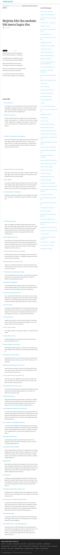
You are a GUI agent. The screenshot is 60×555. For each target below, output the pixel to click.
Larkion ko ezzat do (45, 26)
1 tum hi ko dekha (44, 234)
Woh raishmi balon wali (45, 34)
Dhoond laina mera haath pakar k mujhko (14, 272)
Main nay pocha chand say (46, 194)
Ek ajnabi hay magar (9, 513)
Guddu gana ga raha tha (46, 42)
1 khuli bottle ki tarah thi (46, 49)
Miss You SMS (14, 546)
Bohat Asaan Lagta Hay (10, 221)
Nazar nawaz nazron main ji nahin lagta (14, 169)
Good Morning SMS (5, 546)
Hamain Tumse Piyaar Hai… (46, 52)
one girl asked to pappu (46, 179)
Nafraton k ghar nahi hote (11, 436)
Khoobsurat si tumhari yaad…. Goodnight (47, 156)
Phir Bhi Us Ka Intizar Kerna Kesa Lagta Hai (15, 136)
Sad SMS (20, 546)
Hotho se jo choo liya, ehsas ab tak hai (48, 110)
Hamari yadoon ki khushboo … (47, 55)
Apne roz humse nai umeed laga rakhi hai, (48, 18)
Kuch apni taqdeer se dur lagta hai (13, 192)
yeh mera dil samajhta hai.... (11, 282)
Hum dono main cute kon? (46, 170)
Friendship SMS (16, 543)
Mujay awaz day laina (10, 396)
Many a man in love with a (46, 11)
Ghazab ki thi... (8, 475)
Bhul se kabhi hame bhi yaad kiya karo (48, 198)
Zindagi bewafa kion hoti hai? (47, 176)
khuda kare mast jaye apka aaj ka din (48, 76)
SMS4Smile (8, 1)
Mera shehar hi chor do (10, 336)
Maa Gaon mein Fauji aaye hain (47, 183)
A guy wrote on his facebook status (48, 230)
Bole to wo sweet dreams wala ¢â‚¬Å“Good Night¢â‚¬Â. (47, 62)
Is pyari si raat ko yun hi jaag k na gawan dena (48, 215)
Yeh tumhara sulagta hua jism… (47, 219)
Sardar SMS (3, 548)
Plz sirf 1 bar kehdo (44, 86)
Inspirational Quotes (29, 548)
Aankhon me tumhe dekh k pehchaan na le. (15, 489)
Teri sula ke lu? (43, 83)
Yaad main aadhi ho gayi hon (47, 127)
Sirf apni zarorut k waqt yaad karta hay (48, 203)
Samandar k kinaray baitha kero (47, 14)
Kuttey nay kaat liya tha (45, 58)
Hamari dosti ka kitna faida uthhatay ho (46, 71)
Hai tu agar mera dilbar (10, 327)
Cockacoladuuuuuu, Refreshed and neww (48, 138)
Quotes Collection (44, 548)
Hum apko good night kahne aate (48, 130)
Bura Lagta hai (8, 179)
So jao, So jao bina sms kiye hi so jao (48, 38)
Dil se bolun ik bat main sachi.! (47, 207)
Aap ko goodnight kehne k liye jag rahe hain (48, 190)
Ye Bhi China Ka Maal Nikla (46, 93)
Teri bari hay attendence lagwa (47, 106)
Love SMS (3, 543)
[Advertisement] (10, 13)
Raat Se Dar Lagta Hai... (10, 115)
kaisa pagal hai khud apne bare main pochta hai (16, 408)
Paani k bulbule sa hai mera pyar (12, 344)
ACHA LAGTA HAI (9, 102)
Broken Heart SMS (27, 546)
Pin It (15, 51)
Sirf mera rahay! (8, 304)
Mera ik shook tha (9, 317)
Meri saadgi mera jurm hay (11, 237)
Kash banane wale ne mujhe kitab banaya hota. (16, 523)
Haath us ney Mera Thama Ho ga (12, 292)
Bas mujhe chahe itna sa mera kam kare (14, 375)
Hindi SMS (37, 548)
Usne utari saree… (44, 121)
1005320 (42, 103)
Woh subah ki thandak (45, 211)
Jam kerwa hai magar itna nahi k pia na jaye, (48, 143)
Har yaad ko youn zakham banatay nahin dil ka (16, 499)
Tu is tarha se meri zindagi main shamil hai (15, 422)
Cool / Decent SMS (31, 543)
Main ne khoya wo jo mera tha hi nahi (14, 261)
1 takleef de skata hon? (45, 173)
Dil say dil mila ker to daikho (47, 245)
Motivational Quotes (18, 548)
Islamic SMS (54, 546)
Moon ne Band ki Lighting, (46, 166)
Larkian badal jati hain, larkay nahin (48, 134)
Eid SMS (49, 546)
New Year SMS (43, 546)
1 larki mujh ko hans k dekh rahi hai (48, 186)
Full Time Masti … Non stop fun (47, 23)
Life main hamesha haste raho (47, 67)
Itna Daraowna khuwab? (46, 96)
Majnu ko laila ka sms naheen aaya (48, 160)
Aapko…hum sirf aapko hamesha (48, 80)
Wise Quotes (10, 548)
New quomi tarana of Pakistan (12, 447)
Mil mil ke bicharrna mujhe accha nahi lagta (15, 251)
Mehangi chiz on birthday (46, 248)
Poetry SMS (23, 543)
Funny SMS (9, 543)
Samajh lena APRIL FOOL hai (47, 90)
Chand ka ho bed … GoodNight (47, 242)
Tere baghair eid (44, 117)
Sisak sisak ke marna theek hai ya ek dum (48, 30)
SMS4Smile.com (7, 552)
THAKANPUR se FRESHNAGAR (47, 45)
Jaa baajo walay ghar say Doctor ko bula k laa (48, 223)
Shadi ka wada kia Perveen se (47, 124)
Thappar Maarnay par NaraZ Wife (48, 163)
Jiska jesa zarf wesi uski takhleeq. (48, 147)
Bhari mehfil (7, 461)
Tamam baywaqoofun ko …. (47, 99)
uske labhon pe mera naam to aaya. (13, 385)
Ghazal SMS (18, 6)
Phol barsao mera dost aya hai (12, 354)
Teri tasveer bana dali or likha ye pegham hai (48, 238)
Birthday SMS (35, 546)
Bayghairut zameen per (45, 114)
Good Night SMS (46, 543)
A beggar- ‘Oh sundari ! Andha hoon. (48, 227)
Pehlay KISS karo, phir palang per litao (48, 151)
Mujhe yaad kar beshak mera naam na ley (14, 365)
